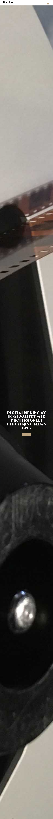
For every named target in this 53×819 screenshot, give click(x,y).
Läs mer (26, 434)
